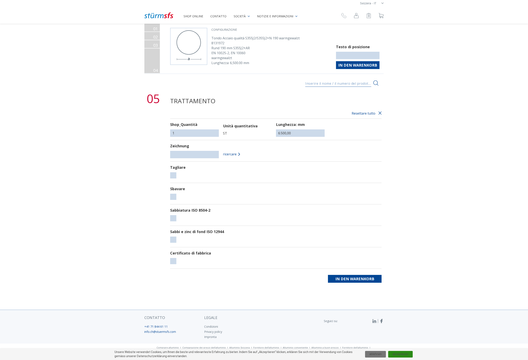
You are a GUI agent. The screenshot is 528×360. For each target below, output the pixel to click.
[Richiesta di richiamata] (343, 16)
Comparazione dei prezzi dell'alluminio (204, 347)
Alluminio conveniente (295, 347)
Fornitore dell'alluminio (266, 347)
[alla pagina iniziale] (158, 15)
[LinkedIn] (375, 321)
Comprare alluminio (168, 347)
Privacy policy (213, 332)
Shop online (193, 16)
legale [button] (210, 317)
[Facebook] (382, 321)
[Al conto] (356, 16)
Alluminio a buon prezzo (325, 347)
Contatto (218, 16)
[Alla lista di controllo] (368, 16)
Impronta (210, 337)
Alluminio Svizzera (239, 347)
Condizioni (211, 326)
